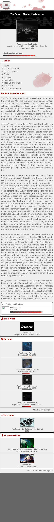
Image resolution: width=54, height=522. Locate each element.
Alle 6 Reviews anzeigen (42, 410)
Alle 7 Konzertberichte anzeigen (39, 471)
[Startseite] (27, 5)
